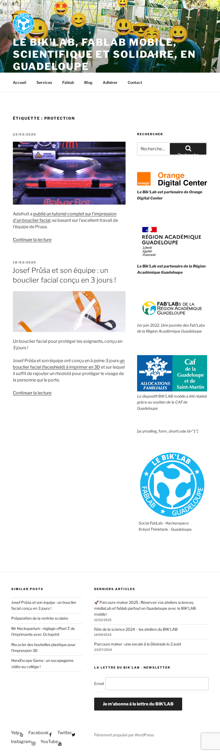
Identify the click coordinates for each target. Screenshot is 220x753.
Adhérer (110, 82)
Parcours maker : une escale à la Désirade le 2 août (137, 644)
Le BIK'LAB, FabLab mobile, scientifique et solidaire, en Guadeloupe (104, 54)
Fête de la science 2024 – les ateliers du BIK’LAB (136, 629)
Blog (88, 82)
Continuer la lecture (32, 239)
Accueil (19, 82)
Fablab (68, 82)
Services (44, 82)
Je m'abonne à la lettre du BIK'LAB (138, 703)
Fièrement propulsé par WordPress (124, 735)
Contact (135, 82)
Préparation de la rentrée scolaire (39, 618)
